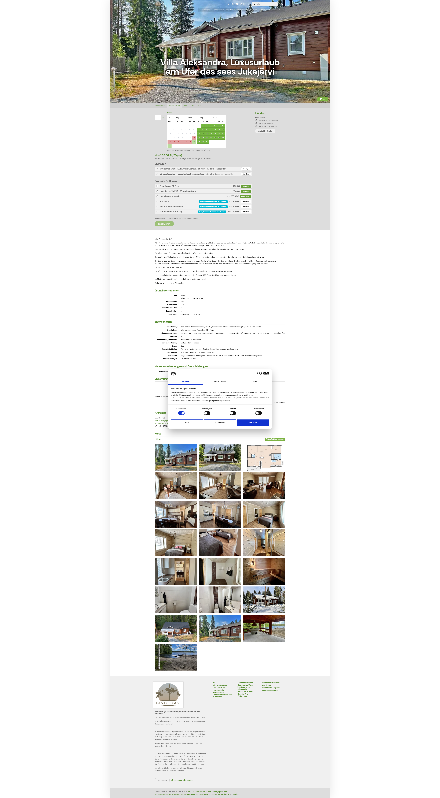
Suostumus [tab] (185, 381)
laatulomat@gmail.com (164, 420)
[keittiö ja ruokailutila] (176, 514)
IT (244, 4)
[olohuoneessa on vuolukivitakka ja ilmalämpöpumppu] (176, 485)
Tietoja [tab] (254, 381)
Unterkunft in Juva (245, 692)
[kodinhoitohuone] (176, 571)
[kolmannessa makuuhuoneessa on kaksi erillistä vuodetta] (220, 542)
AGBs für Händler (265, 131)
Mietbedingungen (220, 685)
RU (240, 4)
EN (229, 4)
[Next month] (223, 117)
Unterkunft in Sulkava (271, 683)
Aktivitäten (266, 685)
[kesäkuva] (220, 628)
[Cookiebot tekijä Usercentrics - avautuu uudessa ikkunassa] (259, 373)
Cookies (235, 794)
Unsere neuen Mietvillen (223, 10)
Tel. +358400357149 (196, 791)
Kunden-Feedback (270, 690)
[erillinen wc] (176, 599)
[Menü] (282, 4)
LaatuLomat (204, 10)
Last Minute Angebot (271, 688)
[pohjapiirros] (264, 457)
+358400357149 (162, 423)
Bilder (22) (196, 106)
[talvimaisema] (264, 599)
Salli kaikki (253, 423)
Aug (177, 117)
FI (225, 4)
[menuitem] (265, 4)
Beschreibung (174, 106)
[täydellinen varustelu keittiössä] (220, 514)
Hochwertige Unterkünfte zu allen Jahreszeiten (246, 687)
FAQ (214, 683)
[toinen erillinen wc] (220, 599)
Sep (202, 117)
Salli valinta (220, 423)
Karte (186, 106)
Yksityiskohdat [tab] (220, 381)
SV (233, 4)
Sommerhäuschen (245, 683)
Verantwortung (219, 688)
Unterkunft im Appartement (218, 691)
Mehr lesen (162, 780)
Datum (169, 113)
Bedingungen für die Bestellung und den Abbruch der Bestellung (181, 794)
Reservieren (160, 106)
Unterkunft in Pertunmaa (243, 695)
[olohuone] (220, 485)
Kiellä (187, 423)
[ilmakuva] (176, 628)
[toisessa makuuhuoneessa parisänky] (176, 542)
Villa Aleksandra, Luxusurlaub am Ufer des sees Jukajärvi (260, 10)
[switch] (207, 413)
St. (163, 117)
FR (247, 4)
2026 (189, 117)
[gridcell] (170, 126)
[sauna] (264, 571)
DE (237, 4)
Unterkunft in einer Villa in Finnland (222, 696)
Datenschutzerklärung (220, 794)
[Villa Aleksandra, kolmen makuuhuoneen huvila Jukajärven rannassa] (220, 457)
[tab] (203, 168)
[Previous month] (170, 117)
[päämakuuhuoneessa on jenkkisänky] (264, 514)
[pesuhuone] (220, 571)
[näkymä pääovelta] (264, 542)
